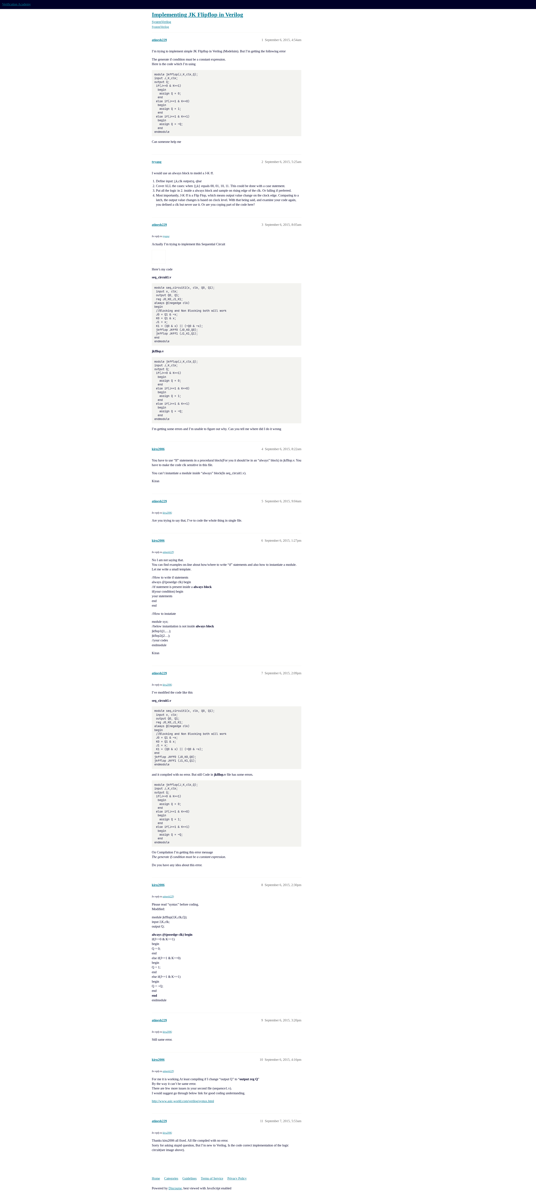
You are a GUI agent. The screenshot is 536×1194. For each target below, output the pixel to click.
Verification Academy (16, 4)
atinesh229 (168, 552)
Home (156, 1178)
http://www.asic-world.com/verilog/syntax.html (183, 1101)
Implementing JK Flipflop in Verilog (197, 14)
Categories (171, 1178)
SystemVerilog (160, 26)
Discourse (175, 1188)
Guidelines (189, 1178)
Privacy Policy (237, 1178)
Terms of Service (212, 1178)
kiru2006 (167, 512)
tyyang (166, 236)
